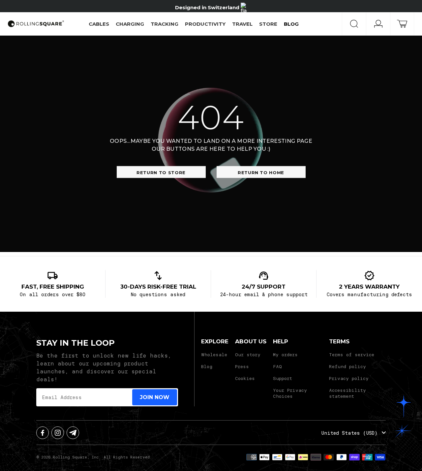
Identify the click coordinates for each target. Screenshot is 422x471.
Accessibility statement (347, 393)
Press (242, 366)
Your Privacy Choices (290, 393)
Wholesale (214, 354)
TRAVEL (242, 24)
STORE (268, 24)
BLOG (291, 24)
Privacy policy (349, 378)
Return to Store (161, 172)
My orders (285, 354)
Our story (247, 354)
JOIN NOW (154, 397)
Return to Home (261, 172)
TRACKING (164, 24)
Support (282, 378)
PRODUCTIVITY (205, 24)
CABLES (99, 24)
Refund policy (347, 366)
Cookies (245, 378)
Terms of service (351, 354)
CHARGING (130, 24)
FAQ (277, 366)
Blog (206, 366)
